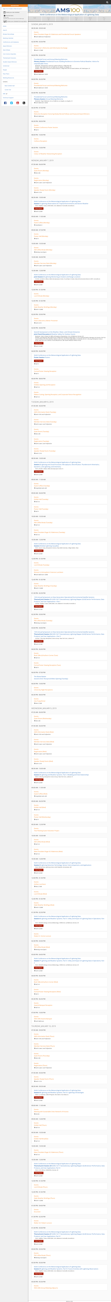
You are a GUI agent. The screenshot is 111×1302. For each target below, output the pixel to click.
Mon (62, 19)
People (5, 70)
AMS (4, 94)
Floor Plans (6, 74)
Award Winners (7, 46)
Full (35, 18)
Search (5, 30)
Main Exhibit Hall (10, 86)
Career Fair (8, 90)
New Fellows (6, 50)
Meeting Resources (8, 78)
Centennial (6, 66)
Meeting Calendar (8, 38)
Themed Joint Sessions (9, 58)
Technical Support (8, 97)
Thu (104, 19)
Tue (76, 19)
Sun (48, 19)
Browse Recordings (8, 34)
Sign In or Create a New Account (12, 9)
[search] (108, 2)
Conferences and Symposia (11, 42)
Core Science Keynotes (9, 54)
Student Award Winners (10, 62)
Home (4, 26)
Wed (90, 19)
